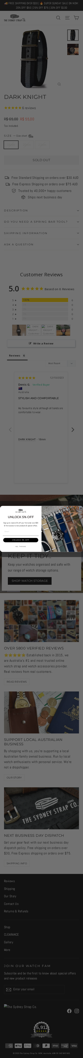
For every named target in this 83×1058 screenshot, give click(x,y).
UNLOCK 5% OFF (20, 540)
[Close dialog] (80, 508)
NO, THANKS (21, 546)
